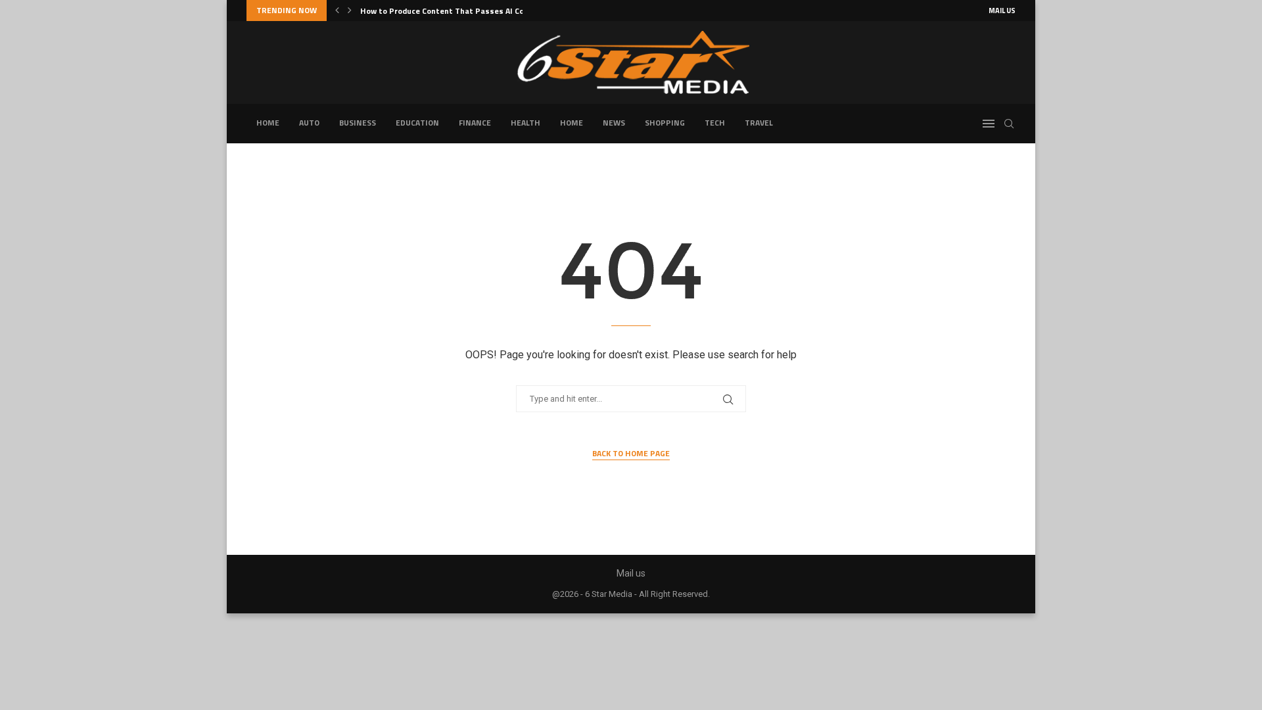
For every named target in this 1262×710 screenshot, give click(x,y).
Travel (759, 122)
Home (267, 122)
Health (525, 122)
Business (357, 122)
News (614, 122)
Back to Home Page (631, 454)
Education (417, 122)
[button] (337, 10)
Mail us (1002, 10)
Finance (475, 122)
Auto (309, 122)
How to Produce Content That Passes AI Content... (455, 11)
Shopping (665, 122)
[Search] (1009, 124)
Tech (715, 122)
